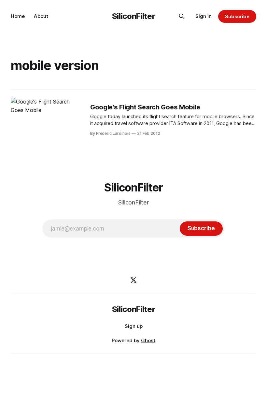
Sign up (134, 326)
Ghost (148, 340)
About (41, 16)
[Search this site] (181, 16)
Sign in (203, 16)
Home (18, 16)
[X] (133, 280)
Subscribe (237, 16)
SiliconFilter (133, 16)
